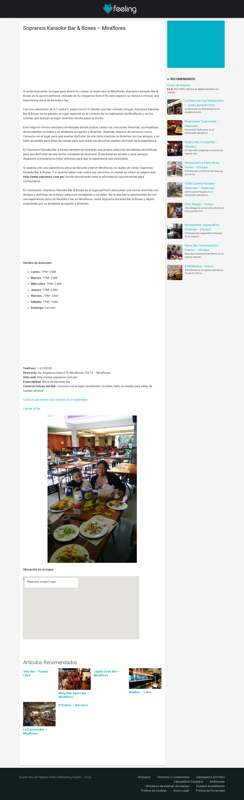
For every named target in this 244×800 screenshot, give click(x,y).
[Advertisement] (92, 63)
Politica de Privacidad (210, 790)
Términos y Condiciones (173, 777)
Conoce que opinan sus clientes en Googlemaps (55, 399)
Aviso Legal (181, 790)
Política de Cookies (154, 790)
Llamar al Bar (32, 408)
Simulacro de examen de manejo (168, 786)
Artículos (144, 777)
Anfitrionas (217, 781)
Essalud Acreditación (210, 786)
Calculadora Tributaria (188, 781)
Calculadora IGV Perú (210, 777)
